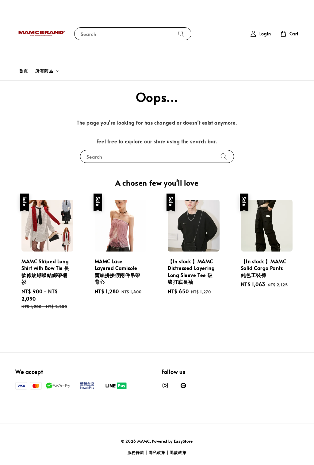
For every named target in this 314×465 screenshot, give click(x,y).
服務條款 (136, 452)
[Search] (181, 34)
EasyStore (183, 441)
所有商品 (44, 71)
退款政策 (178, 452)
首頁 (23, 71)
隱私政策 (157, 452)
